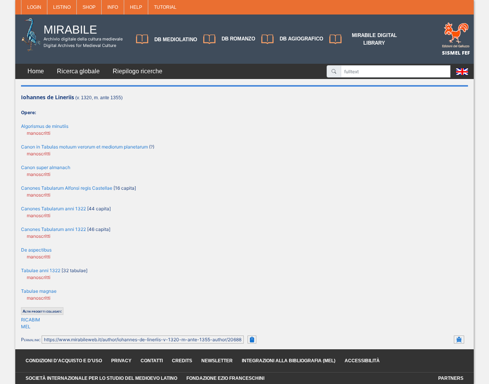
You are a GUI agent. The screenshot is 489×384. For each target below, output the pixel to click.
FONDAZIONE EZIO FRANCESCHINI (225, 378)
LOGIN (34, 7)
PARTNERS (450, 378)
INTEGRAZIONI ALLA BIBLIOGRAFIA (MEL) (288, 360)
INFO (112, 7)
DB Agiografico (301, 39)
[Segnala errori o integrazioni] (459, 339)
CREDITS (182, 360)
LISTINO (62, 7)
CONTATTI (152, 360)
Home (36, 71)
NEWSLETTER (217, 360)
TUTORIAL (165, 7)
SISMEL (452, 52)
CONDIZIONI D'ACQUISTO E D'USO (64, 360)
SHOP (89, 7)
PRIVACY (121, 360)
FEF (466, 52)
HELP (136, 7)
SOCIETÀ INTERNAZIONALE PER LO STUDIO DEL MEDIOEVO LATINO (101, 378)
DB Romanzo (238, 39)
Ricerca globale (78, 71)
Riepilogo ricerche (137, 71)
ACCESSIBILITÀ (362, 360)
